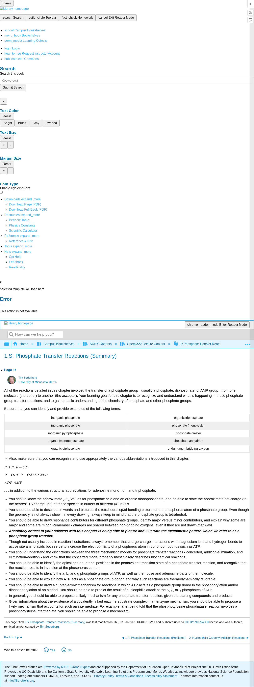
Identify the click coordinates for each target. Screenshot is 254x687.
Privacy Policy (104, 676)
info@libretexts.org (20, 680)
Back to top (11, 637)
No (69, 650)
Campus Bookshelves (59, 344)
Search (11, 334)
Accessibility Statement (160, 676)
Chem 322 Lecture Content (146, 344)
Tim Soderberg (27, 377)
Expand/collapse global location (247, 343)
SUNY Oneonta (101, 344)
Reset (7, 116)
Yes (52, 650)
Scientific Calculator (23, 230)
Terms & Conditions (129, 676)
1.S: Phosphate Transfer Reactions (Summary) (54, 622)
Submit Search (13, 87)
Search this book (12, 73)
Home (24, 344)
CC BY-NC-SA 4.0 (197, 622)
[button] (16, 262)
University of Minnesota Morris (37, 382)
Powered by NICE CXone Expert (66, 667)
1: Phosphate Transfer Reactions (203, 344)
